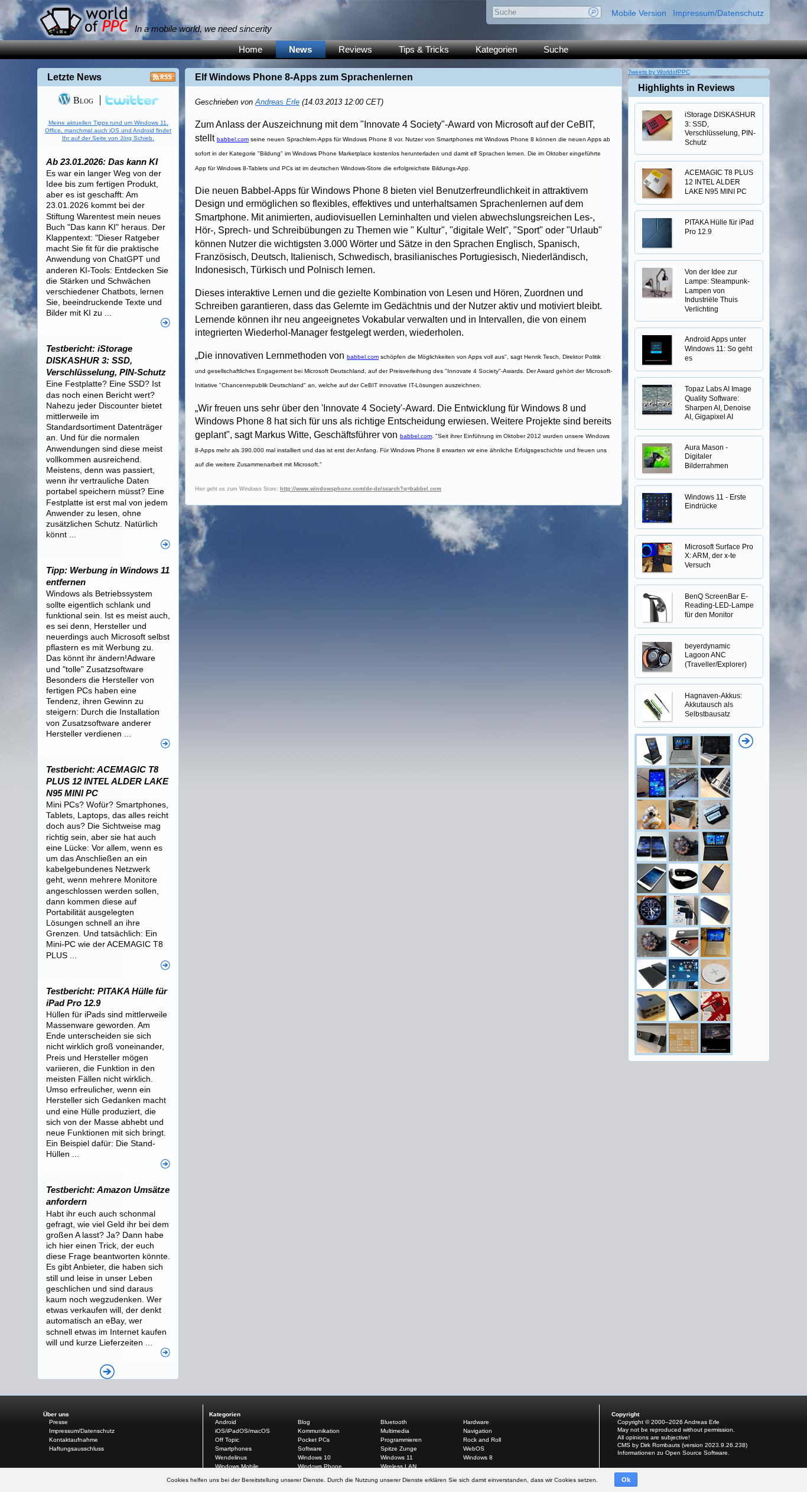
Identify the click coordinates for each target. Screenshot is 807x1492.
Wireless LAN (398, 1466)
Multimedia (394, 1431)
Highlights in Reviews (686, 88)
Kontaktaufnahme (73, 1439)
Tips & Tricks (424, 49)
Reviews (355, 49)
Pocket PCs (314, 1439)
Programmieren (401, 1439)
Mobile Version (638, 13)
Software (310, 1448)
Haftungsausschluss (76, 1448)
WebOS (473, 1448)
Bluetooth (393, 1422)
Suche (556, 49)
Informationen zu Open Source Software (672, 1452)
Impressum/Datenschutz (718, 13)
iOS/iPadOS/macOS (242, 1431)
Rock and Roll (482, 1439)
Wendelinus (231, 1457)
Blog (82, 100)
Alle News (107, 1371)
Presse (58, 1422)
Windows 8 (478, 1457)
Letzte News (74, 77)
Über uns (56, 1414)
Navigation (477, 1431)
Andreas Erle (277, 102)
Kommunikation (319, 1431)
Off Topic (227, 1439)
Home (250, 49)
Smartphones (233, 1448)
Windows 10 (314, 1457)
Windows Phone (320, 1466)
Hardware (476, 1422)
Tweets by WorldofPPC (659, 72)
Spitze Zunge (398, 1448)
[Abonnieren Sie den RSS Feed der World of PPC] (162, 80)
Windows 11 (396, 1457)
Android (225, 1422)
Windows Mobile (237, 1466)
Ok (625, 1479)
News (300, 49)
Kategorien (496, 49)
